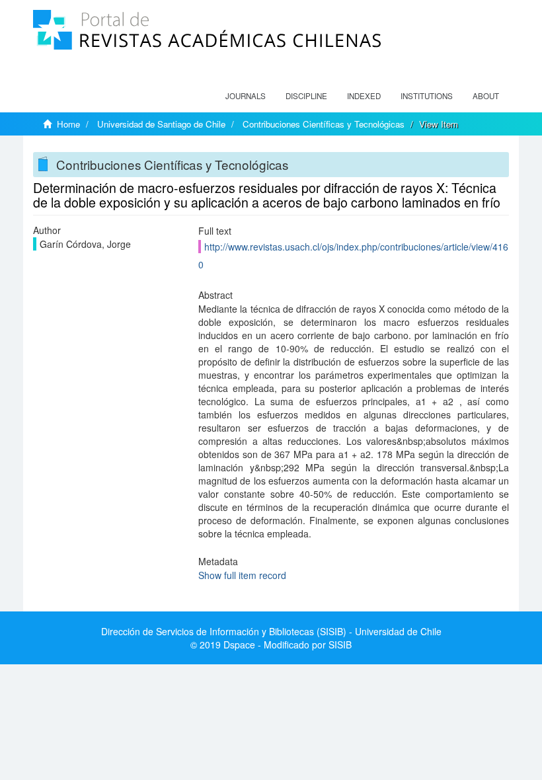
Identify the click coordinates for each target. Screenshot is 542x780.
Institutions (427, 96)
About (486, 96)
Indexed (364, 96)
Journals (245, 96)
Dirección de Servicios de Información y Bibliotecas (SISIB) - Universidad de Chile (271, 631)
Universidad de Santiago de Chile (161, 124)
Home (68, 124)
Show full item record (242, 575)
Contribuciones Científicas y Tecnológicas (324, 124)
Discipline (306, 96)
